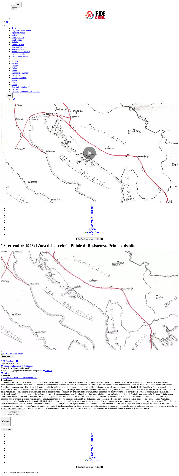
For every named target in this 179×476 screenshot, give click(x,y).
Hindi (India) (17, 40)
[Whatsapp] (92, 206)
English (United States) (21, 30)
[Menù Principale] (18, 4)
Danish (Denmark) (19, 77)
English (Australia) (19, 47)
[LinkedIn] (92, 222)
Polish (14, 68)
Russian (15, 28)
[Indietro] (13, 6)
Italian (14, 35)
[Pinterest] (92, 218)
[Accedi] (14, 99)
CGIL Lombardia (8, 361)
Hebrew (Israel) (18, 54)
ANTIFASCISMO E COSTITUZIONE (20, 378)
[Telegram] (92, 208)
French (14, 70)
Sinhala (15, 42)
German (15, 63)
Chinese (15, 61)
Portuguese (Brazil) (20, 56)
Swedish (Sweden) (19, 49)
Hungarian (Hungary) (20, 73)
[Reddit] (92, 220)
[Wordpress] (92, 225)
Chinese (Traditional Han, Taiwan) (26, 92)
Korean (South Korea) (21, 87)
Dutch (14, 84)
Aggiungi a (28, 366)
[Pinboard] (92, 227)
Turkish (15, 89)
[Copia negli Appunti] (92, 234)
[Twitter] (92, 213)
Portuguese (16, 75)
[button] (7, 356)
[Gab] (92, 229)
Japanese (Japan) (18, 33)
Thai (13, 82)
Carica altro (6, 429)
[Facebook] (92, 211)
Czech (14, 80)
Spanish (15, 66)
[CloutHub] (92, 232)
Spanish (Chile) (18, 44)
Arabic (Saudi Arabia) (21, 52)
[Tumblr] (92, 215)
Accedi (48, 370)
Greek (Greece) (18, 37)
